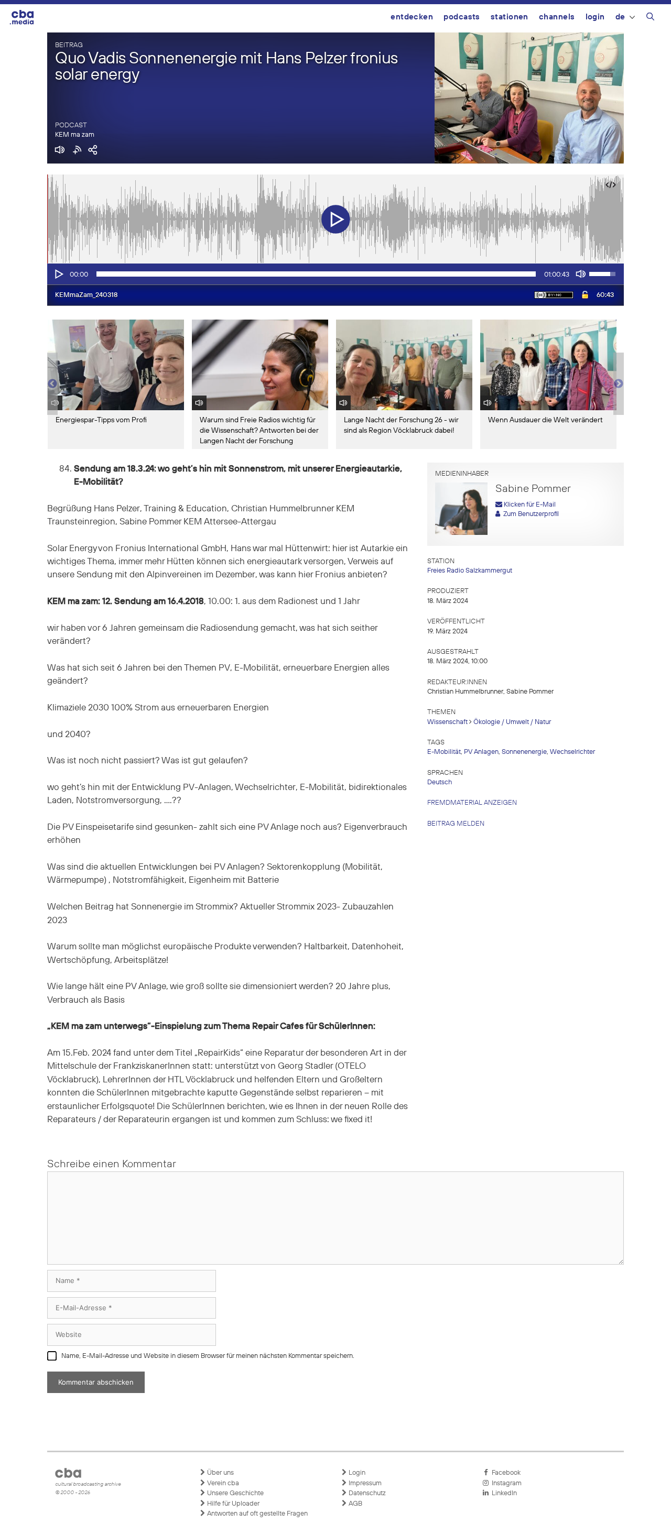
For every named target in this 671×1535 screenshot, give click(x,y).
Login (595, 17)
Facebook (505, 1473)
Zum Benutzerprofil (529, 514)
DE (620, 17)
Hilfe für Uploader (232, 1503)
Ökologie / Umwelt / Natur (512, 722)
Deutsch (439, 782)
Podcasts (461, 17)
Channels (557, 17)
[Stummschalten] (581, 274)
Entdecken (412, 17)
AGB (354, 1503)
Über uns (219, 1473)
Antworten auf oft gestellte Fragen (256, 1513)
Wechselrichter (572, 752)
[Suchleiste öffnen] (650, 18)
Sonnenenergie (524, 752)
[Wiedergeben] (58, 274)
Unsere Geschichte (234, 1493)
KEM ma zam (74, 134)
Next (618, 384)
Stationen (509, 17)
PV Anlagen (481, 752)
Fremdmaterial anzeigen (472, 802)
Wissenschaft (447, 722)
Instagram (505, 1483)
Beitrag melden (455, 823)
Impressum (364, 1483)
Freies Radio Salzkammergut (469, 570)
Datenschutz (366, 1493)
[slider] (316, 274)
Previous (52, 384)
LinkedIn (503, 1493)
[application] (335, 274)
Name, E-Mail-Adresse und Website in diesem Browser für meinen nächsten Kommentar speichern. (207, 1356)
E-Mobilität (444, 752)
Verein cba (222, 1483)
